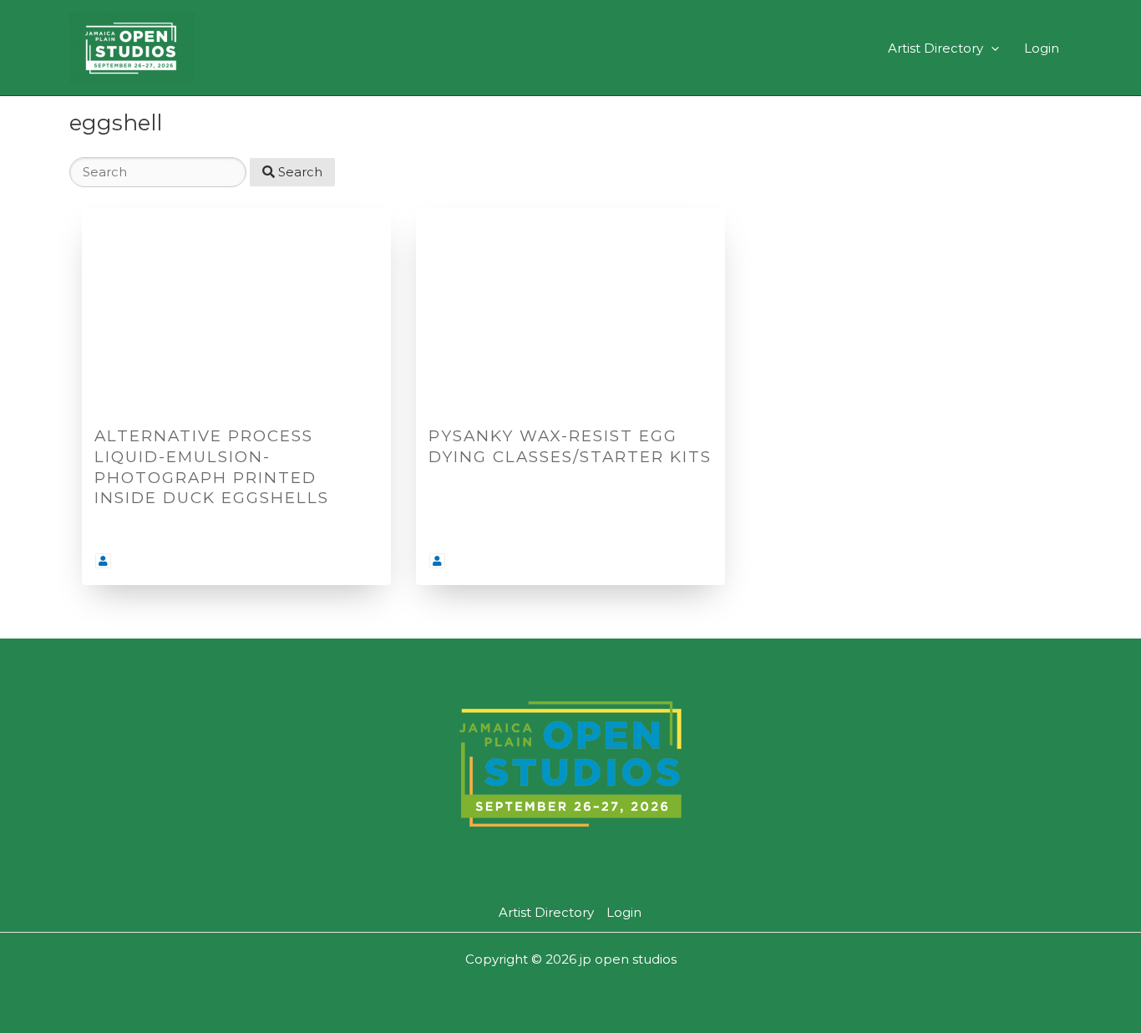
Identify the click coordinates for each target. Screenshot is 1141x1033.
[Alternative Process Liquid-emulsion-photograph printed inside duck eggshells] (236, 311)
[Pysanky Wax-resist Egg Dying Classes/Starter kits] (570, 311)
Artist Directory (935, 48)
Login (1041, 48)
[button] (991, 48)
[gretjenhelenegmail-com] (103, 559)
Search (298, 172)
